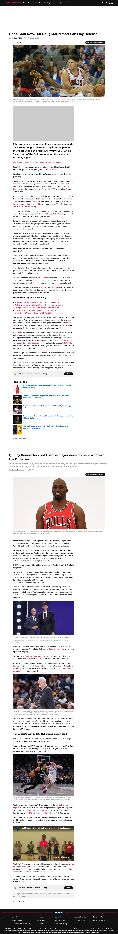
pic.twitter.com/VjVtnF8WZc (51, 558)
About (14, 917)
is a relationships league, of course (32, 656)
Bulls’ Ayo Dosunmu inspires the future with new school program (39, 305)
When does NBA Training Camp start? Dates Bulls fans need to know (40, 313)
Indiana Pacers (51, 170)
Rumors (31, 3)
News (24, 3)
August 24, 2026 (38, 583)
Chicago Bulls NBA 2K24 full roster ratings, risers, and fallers (37, 308)
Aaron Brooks (56, 287)
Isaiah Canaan (42, 278)
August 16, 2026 (44, 561)
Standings (47, 3)
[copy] (24, 42)
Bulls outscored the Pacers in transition (27, 204)
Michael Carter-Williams (55, 214)
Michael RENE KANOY (20, 38)
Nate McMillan (67, 343)
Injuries (61, 3)
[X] (106, 2)
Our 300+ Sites (80, 917)
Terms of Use (60, 920)
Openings (40, 917)
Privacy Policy (42, 920)
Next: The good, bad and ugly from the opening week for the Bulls (37, 162)
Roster (55, 3)
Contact (58, 917)
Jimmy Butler (18, 332)
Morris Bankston (17, 470)
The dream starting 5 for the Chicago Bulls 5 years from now (37, 302)
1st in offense (41, 189)
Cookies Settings (61, 924)
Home (15, 439)
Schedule (38, 3)
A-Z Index (40, 924)
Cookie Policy (80, 920)
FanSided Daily (98, 917)
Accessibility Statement (21, 924)
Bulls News (22, 439)
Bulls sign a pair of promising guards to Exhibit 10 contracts (36, 310)
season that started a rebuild (53, 649)
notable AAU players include (37, 810)
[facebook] (102, 2)
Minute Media (13, 928)
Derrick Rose (42, 287)
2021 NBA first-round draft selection (42, 813)
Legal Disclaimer (99, 920)
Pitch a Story (17, 920)
